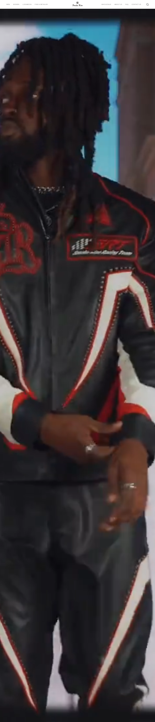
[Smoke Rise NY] (77, 4)
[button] (27, 4)
